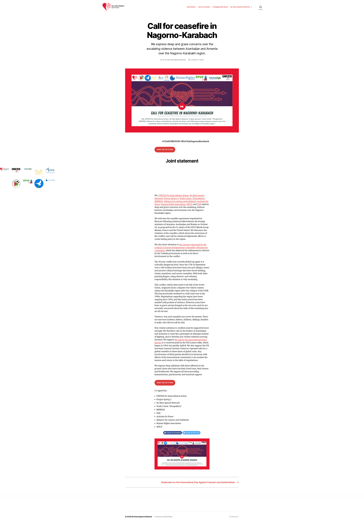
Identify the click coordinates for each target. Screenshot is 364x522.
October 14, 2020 (197, 60)
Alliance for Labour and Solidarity (180, 201)
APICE (189, 204)
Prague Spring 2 (171, 198)
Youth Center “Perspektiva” (192, 198)
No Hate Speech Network (240, 7)
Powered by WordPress (163, 517)
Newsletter (191, 7)
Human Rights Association (173, 204)
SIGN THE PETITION (165, 150)
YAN (199, 204)
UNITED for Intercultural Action (173, 195)
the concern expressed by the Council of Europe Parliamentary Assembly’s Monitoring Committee (181, 247)
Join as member (204, 7)
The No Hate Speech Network (175, 60)
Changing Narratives (220, 7)
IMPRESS (159, 201)
